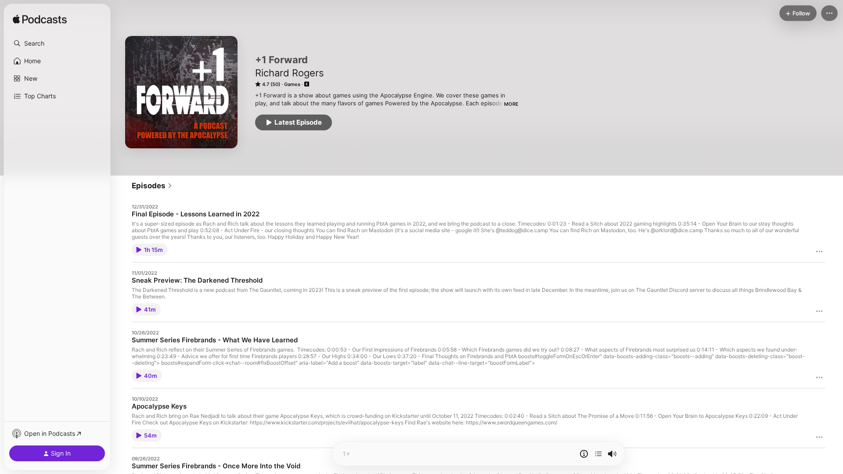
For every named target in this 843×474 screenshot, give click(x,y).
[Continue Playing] (598, 454)
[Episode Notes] (584, 454)
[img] (40, 19)
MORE (511, 104)
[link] (152, 185)
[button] (57, 43)
